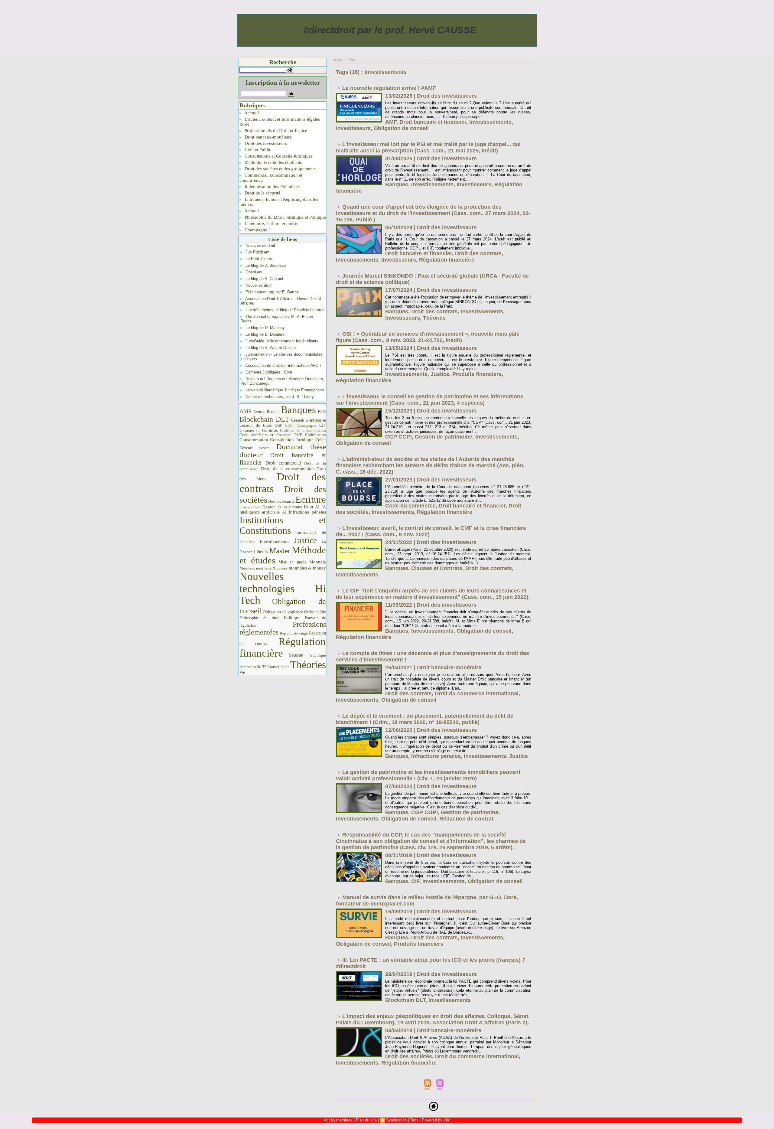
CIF (322, 425)
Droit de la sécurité (261, 193)
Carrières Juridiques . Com (269, 372)
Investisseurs (353, 128)
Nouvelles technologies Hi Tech (282, 588)
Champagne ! (256, 229)
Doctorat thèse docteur (282, 450)
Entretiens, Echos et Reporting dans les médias (278, 202)
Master (279, 550)
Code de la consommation (303, 430)
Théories (308, 664)
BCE (322, 412)
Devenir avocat (254, 448)
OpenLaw (254, 272)
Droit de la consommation (287, 468)
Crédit (320, 440)
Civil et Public (257, 149)
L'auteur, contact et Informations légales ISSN (279, 122)
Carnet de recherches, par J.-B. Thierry (280, 396)
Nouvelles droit (259, 285)
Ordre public (315, 612)
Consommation (253, 439)
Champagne (306, 425)
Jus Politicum (257, 252)
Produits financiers (477, 374)
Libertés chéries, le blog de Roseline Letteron (285, 310)
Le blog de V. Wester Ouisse (271, 347)
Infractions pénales (307, 512)
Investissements (274, 541)
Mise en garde (292, 562)
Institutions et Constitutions (282, 525)
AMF (245, 411)
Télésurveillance (275, 666)
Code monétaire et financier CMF (270, 434)
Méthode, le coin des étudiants (272, 162)
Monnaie (317, 561)
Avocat (259, 412)
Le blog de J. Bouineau (266, 265)
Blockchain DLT (264, 419)
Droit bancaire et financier (282, 459)
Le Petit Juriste (259, 258)
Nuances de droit (260, 245)
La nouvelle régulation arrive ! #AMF (389, 88)
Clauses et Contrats (258, 430)
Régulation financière (282, 647)
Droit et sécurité (281, 501)
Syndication (396, 1120)
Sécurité (296, 655)
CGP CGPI (284, 425)
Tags (352, 59)
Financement (250, 507)
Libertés (261, 552)
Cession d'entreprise (308, 420)
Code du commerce (410, 506)
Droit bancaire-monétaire (267, 137)
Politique (292, 617)
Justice (305, 540)
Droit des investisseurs (265, 143)
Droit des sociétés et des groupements (279, 168)
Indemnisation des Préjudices (271, 186)
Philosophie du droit (259, 618)
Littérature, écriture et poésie (270, 223)
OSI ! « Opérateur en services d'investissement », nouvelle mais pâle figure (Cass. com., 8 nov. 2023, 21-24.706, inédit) (427, 337)
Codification (315, 434)
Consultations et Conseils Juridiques (278, 156)
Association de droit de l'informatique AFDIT (283, 365)
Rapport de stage (294, 633)
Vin (242, 672)
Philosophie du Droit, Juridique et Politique (284, 217)
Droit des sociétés (408, 1056)
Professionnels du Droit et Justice (275, 130)
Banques (298, 409)
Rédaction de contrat (466, 819)
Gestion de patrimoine (282, 507)
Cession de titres (255, 425)
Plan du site (366, 1120)
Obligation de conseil (401, 128)
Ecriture (310, 499)
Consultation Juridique (292, 439)
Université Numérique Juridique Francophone (285, 390)
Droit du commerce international (477, 693)
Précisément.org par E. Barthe (272, 292)
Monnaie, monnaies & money (263, 568)
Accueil (251, 112)
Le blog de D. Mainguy (265, 327)
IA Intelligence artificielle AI (282, 509)
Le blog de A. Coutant (264, 278)
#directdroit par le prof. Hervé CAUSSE (389, 30)
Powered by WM (436, 1120)
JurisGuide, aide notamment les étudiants (282, 341)
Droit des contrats (282, 482)
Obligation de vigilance (283, 612)
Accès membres (338, 1120)
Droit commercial (283, 463)
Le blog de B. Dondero (265, 334)
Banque (273, 412)
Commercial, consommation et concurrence (270, 178)
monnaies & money (307, 568)
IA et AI (312, 507)
